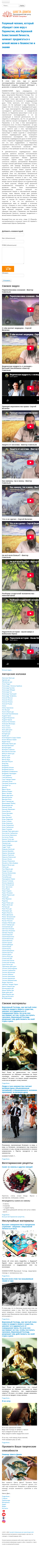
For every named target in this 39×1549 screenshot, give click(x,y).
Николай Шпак (7, 875)
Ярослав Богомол (8, 996)
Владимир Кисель (8, 769)
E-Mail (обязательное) (9, 245)
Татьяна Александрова (9, 968)
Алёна (4, 706)
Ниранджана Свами (8, 879)
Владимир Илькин (8, 767)
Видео (4, 1506)
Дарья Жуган (6, 789)
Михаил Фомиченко (8, 861)
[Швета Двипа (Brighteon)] (19, 1518)
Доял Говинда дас (8, 801)
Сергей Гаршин (7, 942)
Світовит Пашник (7, 933)
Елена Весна (6, 811)
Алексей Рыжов (7, 704)
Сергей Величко (7, 940)
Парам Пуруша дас (8, 895)
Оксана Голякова (7, 881)
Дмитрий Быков (7, 797)
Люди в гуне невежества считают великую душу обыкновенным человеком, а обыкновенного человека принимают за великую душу (19, 1089)
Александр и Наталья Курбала (12, 686)
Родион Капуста (7, 913)
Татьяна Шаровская (8, 978)
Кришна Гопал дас (8, 839)
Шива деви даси (7, 992)
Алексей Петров (7, 702)
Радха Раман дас (7, 903)
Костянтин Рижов (7, 837)
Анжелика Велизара (8, 724)
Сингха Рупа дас (7, 956)
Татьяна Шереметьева (9, 980)
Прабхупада (6, 1500)
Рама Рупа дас (7, 909)
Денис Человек (7, 793)
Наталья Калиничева (9, 873)
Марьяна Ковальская (9, 857)
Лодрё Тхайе (6, 847)
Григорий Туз (6, 785)
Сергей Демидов (7, 944)
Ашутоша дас (6, 732)
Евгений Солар (7, 807)
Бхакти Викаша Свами (9, 740)
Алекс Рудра (6, 684)
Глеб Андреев (6, 775)
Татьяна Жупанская (8, 972)
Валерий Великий (8, 745)
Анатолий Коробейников (10, 714)
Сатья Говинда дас (8, 925)
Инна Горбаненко (8, 827)
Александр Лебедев (8, 690)
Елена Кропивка (7, 813)
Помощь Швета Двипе (12, 1454)
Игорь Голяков (6, 821)
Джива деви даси (7, 795)
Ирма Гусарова (7, 829)
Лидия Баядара (7, 845)
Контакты (5, 1508)
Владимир (5, 765)
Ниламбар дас (7, 877)
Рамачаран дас (7, 911)
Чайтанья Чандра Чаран (10, 984)
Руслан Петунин (7, 921)
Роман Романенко (8, 919)
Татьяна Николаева (8, 976)
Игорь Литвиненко (8, 825)
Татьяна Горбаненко (8, 970)
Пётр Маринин (7, 899)
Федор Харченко (7, 982)
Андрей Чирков (7, 720)
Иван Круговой (7, 817)
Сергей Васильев (7, 939)
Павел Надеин (7, 891)
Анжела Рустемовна (8, 722)
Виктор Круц (6, 759)
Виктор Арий (6, 757)
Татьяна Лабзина (7, 974)
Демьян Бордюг (7, 791)
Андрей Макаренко (8, 718)
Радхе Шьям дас (7, 905)
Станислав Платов (8, 960)
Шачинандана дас (8, 988)
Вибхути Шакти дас (8, 753)
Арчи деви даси (7, 730)
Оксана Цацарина (8, 883)
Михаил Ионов (7, 859)
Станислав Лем (7, 958)
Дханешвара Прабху (8, 803)
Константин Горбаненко (10, 833)
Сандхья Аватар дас (8, 923)
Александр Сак (7, 692)
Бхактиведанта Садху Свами (11, 738)
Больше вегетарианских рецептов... (13, 1217)
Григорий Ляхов (7, 781)
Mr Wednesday (7, 998)
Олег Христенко (7, 887)
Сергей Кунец (6, 948)
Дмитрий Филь (7, 799)
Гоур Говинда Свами (9, 779)
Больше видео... (7, 670)
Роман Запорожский (8, 917)
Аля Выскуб (6, 710)
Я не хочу (6, 1401)
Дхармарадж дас (7, 805)
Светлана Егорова (8, 929)
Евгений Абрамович (8, 809)
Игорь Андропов (7, 819)
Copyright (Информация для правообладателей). (21, 1532)
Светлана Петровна (8, 931)
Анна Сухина (6, 728)
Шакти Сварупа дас (8, 986)
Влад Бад (5, 763)
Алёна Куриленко (7, 708)
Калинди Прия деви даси (10, 831)
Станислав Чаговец (8, 962)
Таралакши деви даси (9, 966)
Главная (4, 1498)
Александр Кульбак (8, 688)
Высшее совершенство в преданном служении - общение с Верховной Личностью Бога (18, 1226)
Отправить (6, 280)
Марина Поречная (8, 855)
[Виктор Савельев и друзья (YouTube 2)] (19, 1514)
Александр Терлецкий (9, 694)
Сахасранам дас (7, 927)
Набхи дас (5, 867)
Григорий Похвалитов (9, 783)
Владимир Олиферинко (10, 771)
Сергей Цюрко (6, 954)
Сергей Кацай (6, 946)
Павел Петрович (7, 893)
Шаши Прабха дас (8, 990)
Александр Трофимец (9, 696)
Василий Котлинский (9, 751)
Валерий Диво (6, 747)
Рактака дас (6, 907)
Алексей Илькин (7, 700)
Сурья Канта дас (7, 964)
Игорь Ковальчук (7, 823)
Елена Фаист (6, 815)
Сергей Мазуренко (8, 950)
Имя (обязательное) (8, 238)
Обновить (5, 273)
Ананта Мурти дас (8, 712)
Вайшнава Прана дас (9, 744)
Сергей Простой (7, 952)
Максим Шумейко (8, 851)
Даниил (4, 787)
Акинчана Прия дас (8, 678)
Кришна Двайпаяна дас (9, 841)
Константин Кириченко (9, 835)
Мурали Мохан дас (8, 865)
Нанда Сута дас (7, 871)
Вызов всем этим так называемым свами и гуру (17, 1279)
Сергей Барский (7, 935)
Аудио (4, 1504)
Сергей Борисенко (8, 937)
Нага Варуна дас (7, 869)
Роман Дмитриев (7, 915)
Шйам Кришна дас (8, 994)
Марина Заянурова (8, 853)
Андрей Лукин (6, 716)
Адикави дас (6, 680)
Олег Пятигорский (8, 885)
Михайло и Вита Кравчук (10, 863)
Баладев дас (6, 734)
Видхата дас (6, 755)
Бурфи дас (5, 736)
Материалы (6, 1502)
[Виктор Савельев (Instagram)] (19, 1521)
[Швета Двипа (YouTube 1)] (19, 1511)
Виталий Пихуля (7, 761)
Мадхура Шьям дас (8, 849)
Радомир (5, 901)
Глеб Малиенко (7, 777)
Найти (22, 5)
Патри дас (5, 897)
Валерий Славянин (8, 749)
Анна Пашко (6, 726)
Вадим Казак (6, 742)
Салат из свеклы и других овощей (17, 1167)
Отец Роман (6, 889)
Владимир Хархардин (9, 773)
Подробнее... (6, 1083)
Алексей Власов (7, 698)
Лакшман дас (6, 843)
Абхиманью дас (7, 682)
